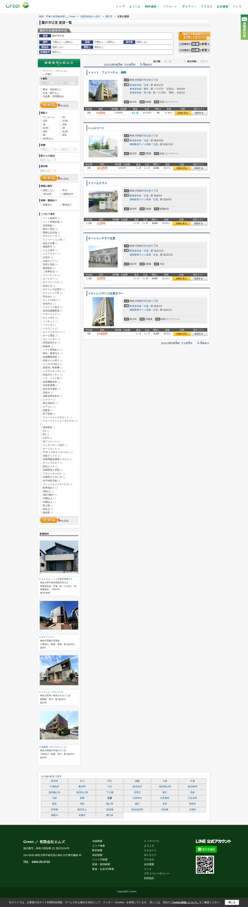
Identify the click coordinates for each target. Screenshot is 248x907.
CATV (47, 438)
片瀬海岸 (54, 786)
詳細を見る (182, 113)
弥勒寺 (192, 804)
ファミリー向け (52, 307)
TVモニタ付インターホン (58, 452)
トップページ (151, 841)
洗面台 (48, 392)
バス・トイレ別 (52, 378)
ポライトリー (47, 637)
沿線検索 (97, 841)
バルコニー (50, 328)
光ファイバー (51, 441)
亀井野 (82, 786)
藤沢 (146, 88)
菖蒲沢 (137, 792)
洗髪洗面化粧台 (52, 396)
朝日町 (54, 781)
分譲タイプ (50, 261)
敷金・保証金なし (52, 89)
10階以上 (49, 498)
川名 (109, 786)
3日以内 (47, 194)
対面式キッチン (52, 374)
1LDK (65, 120)
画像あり (47, 204)
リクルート (170, 6)
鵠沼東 (164, 809)
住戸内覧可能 (51, 480)
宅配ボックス (51, 455)
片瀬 (192, 781)
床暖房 (48, 410)
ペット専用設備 (52, 221)
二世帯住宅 (50, 271)
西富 (54, 804)
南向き (48, 509)
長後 (82, 798)
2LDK (46, 128)
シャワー (49, 399)
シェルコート (96, 128)
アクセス (206, 6)
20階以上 (49, 502)
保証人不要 (50, 243)
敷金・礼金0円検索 (103, 868)
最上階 (48, 505)
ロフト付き (50, 317)
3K (63, 128)
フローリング (51, 314)
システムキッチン (54, 371)
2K (44, 124)
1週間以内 (67, 194)
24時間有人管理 (53, 470)
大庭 (164, 781)
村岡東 (54, 809)
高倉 (192, 792)
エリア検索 (98, 845)
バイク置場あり (52, 349)
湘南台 (54, 815)
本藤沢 (82, 815)
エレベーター (51, 339)
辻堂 (148, 80)
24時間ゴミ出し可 (54, 477)
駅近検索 (97, 850)
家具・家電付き (52, 353)
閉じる (231, 902)
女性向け (49, 303)
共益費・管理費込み (53, 96)
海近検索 (97, 855)
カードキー (50, 278)
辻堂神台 (137, 798)
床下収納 (49, 413)
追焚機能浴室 (51, 381)
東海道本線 (135, 85)
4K (44, 135)
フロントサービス (54, 473)
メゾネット (50, 321)
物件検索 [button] (150, 6)
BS (46, 434)
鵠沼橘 (109, 809)
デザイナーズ (51, 236)
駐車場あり (50, 487)
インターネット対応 (55, 445)
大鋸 (54, 798)
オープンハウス (52, 282)
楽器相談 (49, 225)
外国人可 (49, 286)
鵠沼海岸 (137, 786)
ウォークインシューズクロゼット (59, 422)
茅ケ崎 (147, 92)
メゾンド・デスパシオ (52, 692)
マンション (62, 70)
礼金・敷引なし (51, 93)
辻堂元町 (192, 798)
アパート (47, 70)
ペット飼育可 (51, 218)
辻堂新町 (165, 798)
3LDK (65, 131)
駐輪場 (48, 346)
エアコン (49, 406)
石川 (82, 781)
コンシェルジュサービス (57, 484)
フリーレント (51, 275)
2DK (64, 124)
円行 (109, 781)
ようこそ (135, 6)
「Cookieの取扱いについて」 (184, 902)
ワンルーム (49, 117)
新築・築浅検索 (101, 864)
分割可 (48, 257)
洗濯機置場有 (51, 357)
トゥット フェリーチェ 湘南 (107, 72)
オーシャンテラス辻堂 (101, 238)
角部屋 (48, 512)
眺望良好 (49, 268)
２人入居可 (50, 250)
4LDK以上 (48, 138)
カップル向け (51, 300)
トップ (121, 6)
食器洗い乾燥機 (52, 367)
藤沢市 (142, 80)
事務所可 (49, 246)
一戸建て (47, 74)
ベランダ (49, 324)
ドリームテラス (97, 183)
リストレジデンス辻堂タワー (105, 293)
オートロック (51, 448)
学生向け (49, 296)
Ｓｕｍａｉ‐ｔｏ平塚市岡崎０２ (57, 579)
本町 (164, 804)
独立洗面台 (50, 403)
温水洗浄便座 (51, 388)
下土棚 (109, 792)
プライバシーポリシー (156, 873)
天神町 (192, 809)
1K (63, 117)
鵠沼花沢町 (137, 809)
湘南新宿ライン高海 (140, 144)
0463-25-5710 (41, 861)
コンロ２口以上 (52, 364)
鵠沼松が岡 (82, 792)
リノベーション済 (54, 239)
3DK (45, 131)
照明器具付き (51, 342)
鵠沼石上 (82, 809)
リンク (237, 6)
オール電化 (50, 335)
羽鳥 (82, 804)
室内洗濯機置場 (52, 310)
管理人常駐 (50, 264)
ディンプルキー (52, 462)
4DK (64, 135)
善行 (164, 792)
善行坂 (109, 815)
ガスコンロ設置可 (54, 289)
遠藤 (137, 781)
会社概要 (222, 6)
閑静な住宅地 (51, 232)
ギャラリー (189, 6)
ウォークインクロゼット (57, 417)
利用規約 (149, 878)
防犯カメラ (50, 466)
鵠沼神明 (192, 786)
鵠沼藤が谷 (54, 792)
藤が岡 (109, 804)
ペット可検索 (99, 859)
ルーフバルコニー (54, 332)
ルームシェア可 (52, 293)
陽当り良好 (50, 229)
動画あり (67, 204)
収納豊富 (49, 427)
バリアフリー (51, 253)
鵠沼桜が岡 (165, 786)
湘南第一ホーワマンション (54, 747)
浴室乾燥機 (50, 385)
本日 (64, 190)
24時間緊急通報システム (57, 459)
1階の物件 (50, 494)
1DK (45, 120)
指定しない (49, 190)
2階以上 (48, 491)
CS (46, 431)
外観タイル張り (52, 360)
